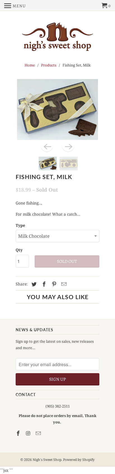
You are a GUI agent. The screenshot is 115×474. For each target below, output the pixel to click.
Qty (19, 250)
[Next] (68, 146)
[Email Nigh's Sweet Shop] (39, 433)
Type (20, 225)
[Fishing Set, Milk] (57, 109)
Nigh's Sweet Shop (47, 459)
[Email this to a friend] (63, 284)
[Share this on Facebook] (43, 284)
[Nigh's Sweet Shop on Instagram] (29, 433)
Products (48, 65)
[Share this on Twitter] (33, 284)
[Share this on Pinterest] (53, 284)
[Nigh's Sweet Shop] (57, 37)
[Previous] (47, 146)
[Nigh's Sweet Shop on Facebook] (19, 433)
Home (30, 65)
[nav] (15, 5)
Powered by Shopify (79, 459)
